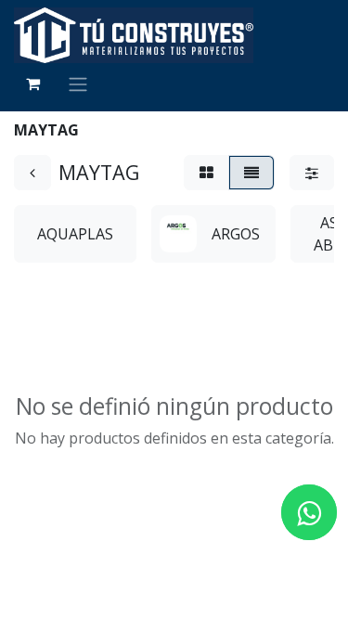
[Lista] (251, 172)
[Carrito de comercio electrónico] (32, 83)
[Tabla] (206, 172)
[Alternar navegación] (77, 83)
